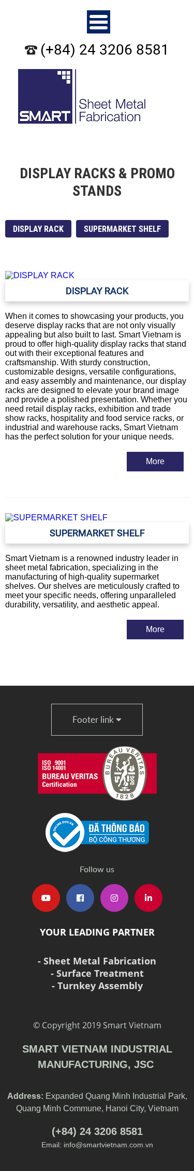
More (155, 461)
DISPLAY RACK (38, 229)
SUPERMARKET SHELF (122, 229)
